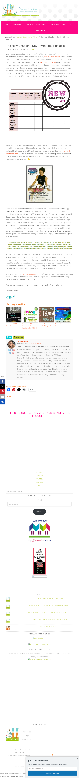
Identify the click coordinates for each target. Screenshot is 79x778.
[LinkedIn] (10, 353)
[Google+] (14, 350)
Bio (10, 337)
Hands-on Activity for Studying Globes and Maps (48, 605)
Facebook (39, 475)
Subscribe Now (52, 773)
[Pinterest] (13, 353)
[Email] (2, 396)
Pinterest (39, 472)
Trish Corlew (22, 341)
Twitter (40, 479)
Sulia (39, 485)
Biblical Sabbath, (29, 274)
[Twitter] (9, 350)
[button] (52, 760)
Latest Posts (19, 337)
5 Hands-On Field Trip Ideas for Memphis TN (45, 325)
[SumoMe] (2, 401)
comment (33, 49)
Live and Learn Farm (20, 12)
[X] (2, 386)
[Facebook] (11, 350)
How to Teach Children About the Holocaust (12, 325)
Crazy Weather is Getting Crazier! (62, 325)
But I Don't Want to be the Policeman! (48, 598)
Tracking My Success (47, 62)
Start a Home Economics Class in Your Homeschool (48, 612)
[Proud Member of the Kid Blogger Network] (39, 577)
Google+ (39, 482)
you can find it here (52, 57)
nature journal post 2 (48, 627)
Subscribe (39, 512)
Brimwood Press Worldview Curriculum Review (48, 620)
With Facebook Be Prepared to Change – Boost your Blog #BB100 (29, 326)
